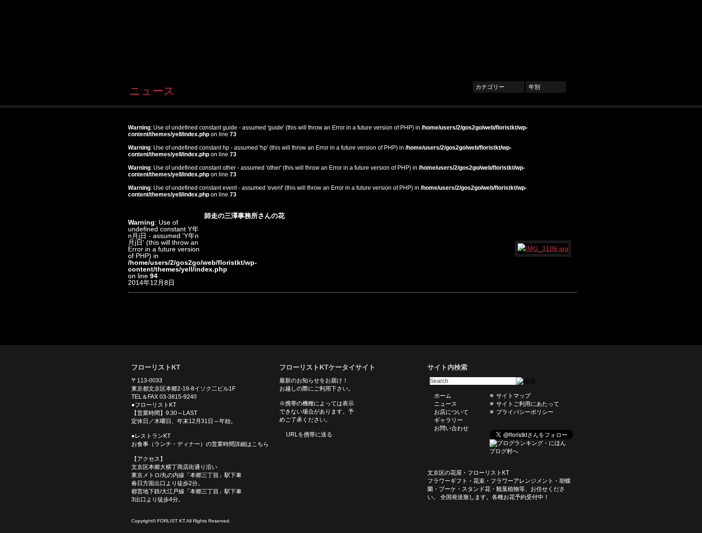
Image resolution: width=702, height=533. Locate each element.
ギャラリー (499, 37)
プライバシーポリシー (524, 412)
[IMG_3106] (543, 248)
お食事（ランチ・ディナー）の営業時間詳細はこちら (200, 444)
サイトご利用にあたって (527, 404)
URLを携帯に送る (309, 434)
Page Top (562, 331)
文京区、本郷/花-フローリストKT (179, 36)
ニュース (406, 37)
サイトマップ (513, 395)
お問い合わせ (547, 37)
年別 (546, 87)
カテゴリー (498, 87)
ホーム (371, 37)
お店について (451, 37)
